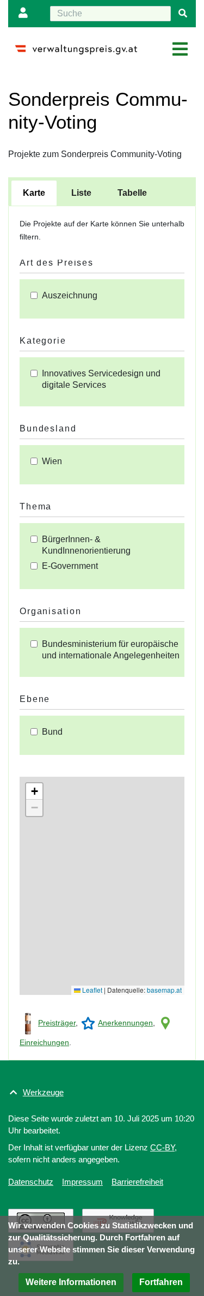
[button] (34, 791)
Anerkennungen (125, 1022)
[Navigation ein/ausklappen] (180, 50)
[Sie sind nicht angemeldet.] (25, 14)
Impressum (82, 1181)
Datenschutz (30, 1181)
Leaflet (91, 989)
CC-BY (162, 1147)
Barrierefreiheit (137, 1181)
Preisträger (57, 1022)
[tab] (34, 193)
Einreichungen (44, 1042)
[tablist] (102, 191)
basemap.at (164, 989)
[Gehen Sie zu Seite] (182, 13)
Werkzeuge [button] (43, 1092)
